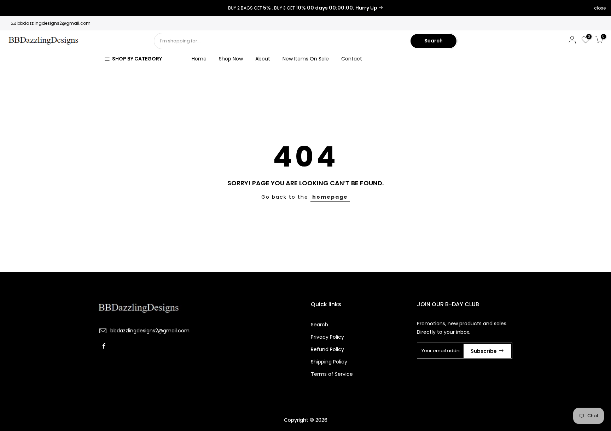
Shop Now (231, 58)
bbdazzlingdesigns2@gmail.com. (150, 330)
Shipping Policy (329, 361)
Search (433, 40)
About (262, 58)
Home (199, 58)
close (15, 8)
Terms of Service (332, 374)
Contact (351, 58)
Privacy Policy (327, 336)
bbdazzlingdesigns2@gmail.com (54, 23)
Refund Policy (327, 349)
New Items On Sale (306, 58)
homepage (330, 196)
